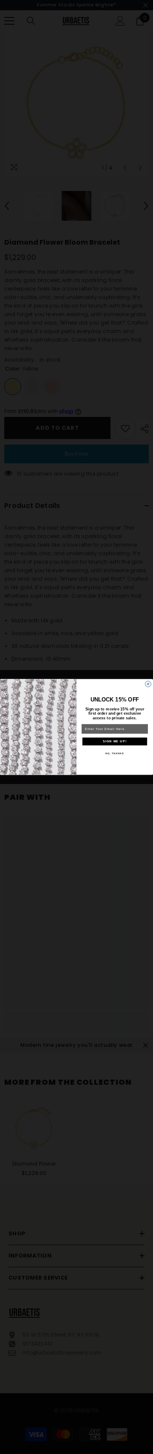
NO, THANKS (114, 753)
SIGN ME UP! (115, 741)
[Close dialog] (148, 684)
